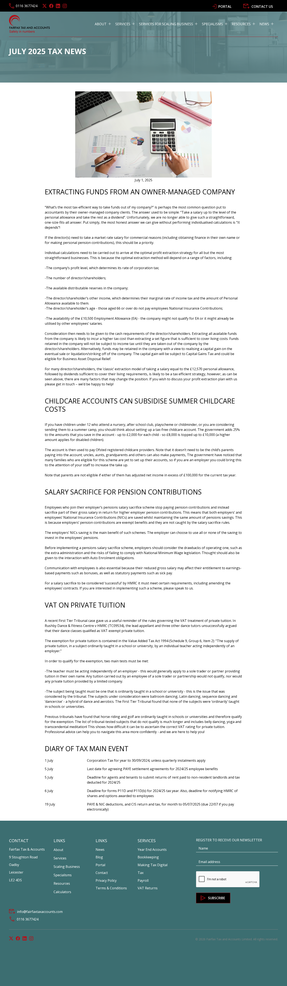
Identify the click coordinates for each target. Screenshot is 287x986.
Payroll (143, 880)
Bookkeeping (148, 857)
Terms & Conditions (111, 888)
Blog (99, 857)
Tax (141, 872)
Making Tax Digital (152, 865)
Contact (102, 872)
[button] (105, 24)
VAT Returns (148, 888)
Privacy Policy (106, 880)
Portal (100, 865)
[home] (29, 24)
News (100, 849)
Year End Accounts (152, 849)
